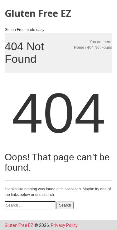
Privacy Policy (64, 225)
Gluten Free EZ (38, 13)
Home (79, 47)
